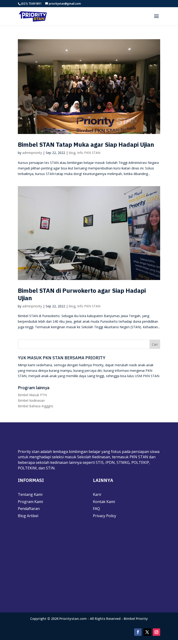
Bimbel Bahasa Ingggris (35, 406)
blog (72, 152)
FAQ (96, 508)
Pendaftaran (29, 508)
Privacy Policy (104, 515)
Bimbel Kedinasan (31, 400)
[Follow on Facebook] (138, 632)
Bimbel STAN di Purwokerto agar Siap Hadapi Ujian (82, 294)
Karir (97, 494)
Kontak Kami (104, 501)
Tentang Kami (30, 494)
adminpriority (32, 152)
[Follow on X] (147, 632)
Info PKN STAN (88, 152)
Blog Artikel (28, 515)
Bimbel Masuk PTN (32, 395)
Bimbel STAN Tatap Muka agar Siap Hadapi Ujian (86, 144)
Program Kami (30, 501)
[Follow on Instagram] (156, 632)
